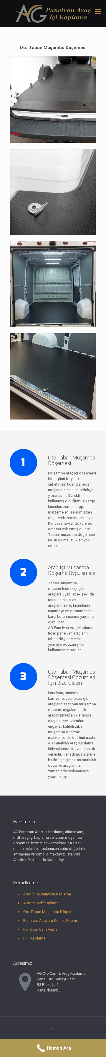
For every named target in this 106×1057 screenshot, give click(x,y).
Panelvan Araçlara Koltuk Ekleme (50, 920)
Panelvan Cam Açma (40, 929)
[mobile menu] (98, 12)
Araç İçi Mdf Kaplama (41, 903)
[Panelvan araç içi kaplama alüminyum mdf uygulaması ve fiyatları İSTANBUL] (53, 13)
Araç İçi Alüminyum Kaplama (47, 894)
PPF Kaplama (34, 938)
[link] (53, 99)
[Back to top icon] (53, 1029)
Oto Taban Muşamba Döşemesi (50, 912)
